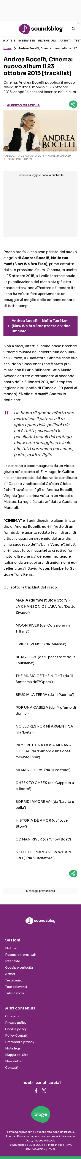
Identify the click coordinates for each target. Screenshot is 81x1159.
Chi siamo (13, 1016)
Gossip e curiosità (19, 967)
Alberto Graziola (23, 105)
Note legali (13, 1048)
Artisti (65, 40)
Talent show (14, 993)
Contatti (11, 1068)
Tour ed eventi (16, 987)
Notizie (9, 40)
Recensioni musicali (20, 955)
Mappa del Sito (17, 1055)
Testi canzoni (15, 980)
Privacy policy (15, 1023)
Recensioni (47, 40)
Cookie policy (16, 1029)
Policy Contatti (16, 1035)
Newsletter (14, 1061)
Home (7, 48)
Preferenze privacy (19, 1042)
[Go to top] (72, 1144)
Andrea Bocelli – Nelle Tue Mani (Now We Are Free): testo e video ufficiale (41, 326)
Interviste (26, 40)
